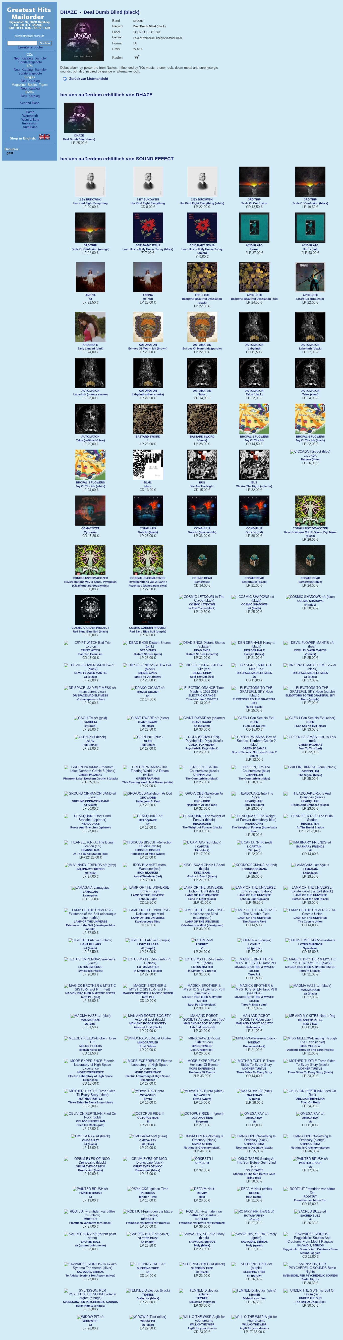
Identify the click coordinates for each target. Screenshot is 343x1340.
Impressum (30, 123)
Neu (17, 58)
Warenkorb (30, 116)
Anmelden (30, 127)
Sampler (41, 58)
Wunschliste (30, 119)
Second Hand (29, 103)
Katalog (27, 58)
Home (30, 112)
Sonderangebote (30, 62)
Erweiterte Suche (30, 47)
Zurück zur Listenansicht (88, 79)
